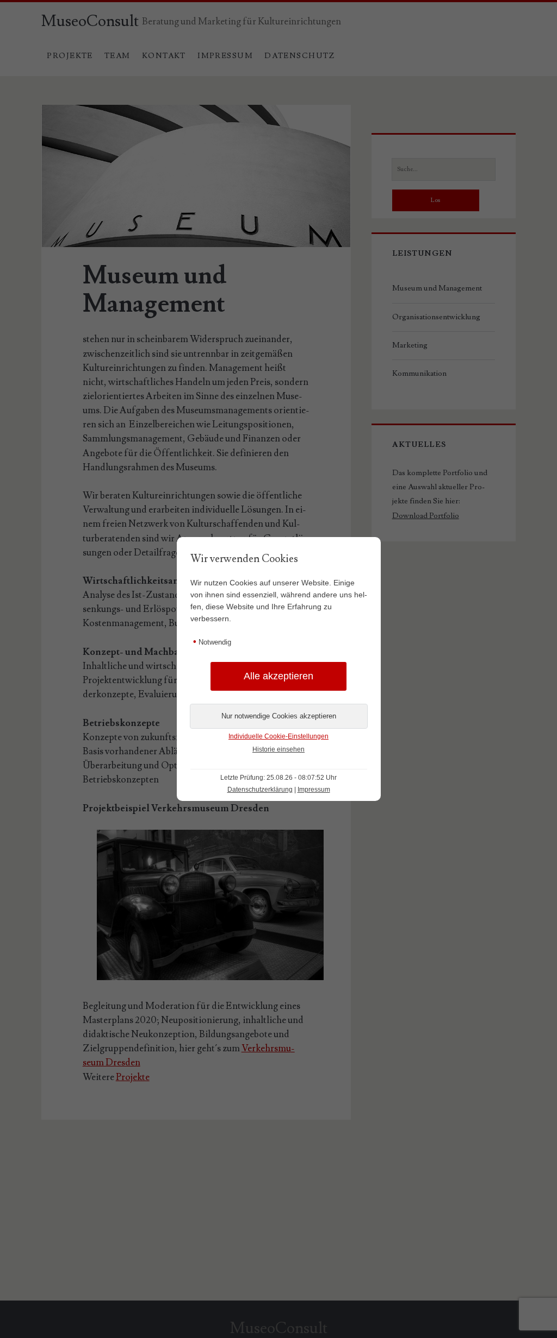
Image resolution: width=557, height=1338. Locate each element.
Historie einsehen (278, 749)
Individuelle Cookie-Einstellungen (278, 736)
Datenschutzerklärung (260, 789)
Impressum (314, 789)
